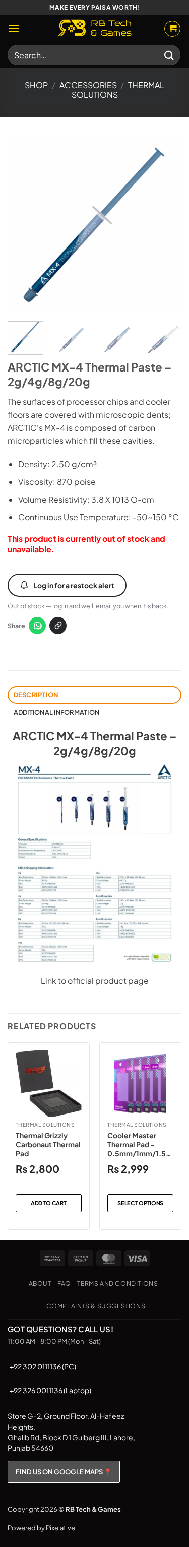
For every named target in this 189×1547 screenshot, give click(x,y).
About (40, 1283)
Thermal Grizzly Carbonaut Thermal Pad (48, 1144)
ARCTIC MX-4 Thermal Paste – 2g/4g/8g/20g (95, 743)
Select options (140, 1203)
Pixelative (60, 1528)
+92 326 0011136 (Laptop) (50, 1390)
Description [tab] (36, 695)
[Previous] (24, 224)
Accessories (88, 85)
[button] (14, 28)
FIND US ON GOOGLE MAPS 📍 (64, 1472)
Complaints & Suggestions (96, 1306)
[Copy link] (58, 625)
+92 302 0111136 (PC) (43, 1366)
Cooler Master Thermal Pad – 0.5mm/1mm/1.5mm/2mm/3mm (139, 1144)
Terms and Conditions (117, 1283)
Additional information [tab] (57, 712)
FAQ (64, 1283)
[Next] (165, 224)
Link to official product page (95, 980)
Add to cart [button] (49, 1203)
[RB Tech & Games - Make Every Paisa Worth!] (95, 28)
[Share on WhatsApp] (37, 625)
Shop (36, 85)
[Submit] (169, 55)
